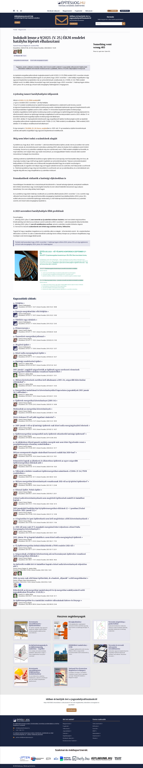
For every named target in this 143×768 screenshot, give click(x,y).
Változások (89, 11)
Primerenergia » (22, 328)
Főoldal (15, 29)
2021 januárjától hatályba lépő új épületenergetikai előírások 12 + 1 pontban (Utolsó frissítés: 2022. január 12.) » (49, 509)
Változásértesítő (97, 723)
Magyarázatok (67, 11)
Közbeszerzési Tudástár (69, 740)
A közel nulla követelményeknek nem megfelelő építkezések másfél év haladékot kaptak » (48, 499)
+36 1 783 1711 (20, 730)
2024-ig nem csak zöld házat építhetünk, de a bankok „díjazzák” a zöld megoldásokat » (50, 578)
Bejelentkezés (125, 10)
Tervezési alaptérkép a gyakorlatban (116, 623)
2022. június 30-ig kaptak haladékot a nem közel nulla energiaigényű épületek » (48, 537)
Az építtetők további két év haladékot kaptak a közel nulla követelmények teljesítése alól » (50, 565)
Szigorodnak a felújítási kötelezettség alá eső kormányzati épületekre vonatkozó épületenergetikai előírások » (49, 555)
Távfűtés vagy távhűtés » (26, 320)
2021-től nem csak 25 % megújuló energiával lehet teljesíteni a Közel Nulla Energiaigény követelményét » (46, 528)
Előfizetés (114, 10)
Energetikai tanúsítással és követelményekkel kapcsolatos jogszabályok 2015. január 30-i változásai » (51, 391)
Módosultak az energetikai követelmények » (32, 409)
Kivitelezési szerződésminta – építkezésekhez (35, 624)
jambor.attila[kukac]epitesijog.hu (24, 737)
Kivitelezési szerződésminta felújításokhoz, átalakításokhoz (35, 671)
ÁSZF (94, 731)
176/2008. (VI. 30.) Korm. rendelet (36, 128)
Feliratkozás (73, 23)
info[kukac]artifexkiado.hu (23, 728)
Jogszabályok (66, 731)
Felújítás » (19, 303)
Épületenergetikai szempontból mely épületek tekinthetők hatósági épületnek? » (51, 434)
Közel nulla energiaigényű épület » (30, 353)
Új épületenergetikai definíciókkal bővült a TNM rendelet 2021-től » (44, 546)
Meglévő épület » (23, 345)
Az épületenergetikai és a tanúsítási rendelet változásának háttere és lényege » (47, 600)
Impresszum (96, 736)
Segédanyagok (67, 736)
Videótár (65, 733)
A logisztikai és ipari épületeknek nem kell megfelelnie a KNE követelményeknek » (52, 519)
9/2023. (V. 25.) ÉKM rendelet (28, 100)
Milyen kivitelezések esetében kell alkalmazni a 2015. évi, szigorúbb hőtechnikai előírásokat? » (49, 381)
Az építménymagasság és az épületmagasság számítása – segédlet (38, 647)
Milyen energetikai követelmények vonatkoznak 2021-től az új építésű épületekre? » (52, 481)
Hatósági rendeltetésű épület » (28, 361)
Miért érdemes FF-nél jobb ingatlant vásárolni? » (34, 417)
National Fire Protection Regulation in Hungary (78, 669)
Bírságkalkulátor (75, 622)
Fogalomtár (79, 11)
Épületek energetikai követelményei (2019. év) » (36, 401)
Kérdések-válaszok (53, 11)
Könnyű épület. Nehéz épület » (28, 490)
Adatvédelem (96, 733)
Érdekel (17, 22)
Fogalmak (65, 726)
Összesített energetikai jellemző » (30, 336)
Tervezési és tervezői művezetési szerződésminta (116, 647)
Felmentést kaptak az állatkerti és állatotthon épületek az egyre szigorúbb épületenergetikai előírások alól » (45, 462)
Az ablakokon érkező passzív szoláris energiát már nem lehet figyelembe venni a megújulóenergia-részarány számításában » (49, 443)
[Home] (71, 3)
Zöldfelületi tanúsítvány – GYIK (78, 646)
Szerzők (95, 728)
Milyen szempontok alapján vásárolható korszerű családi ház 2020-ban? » (45, 452)
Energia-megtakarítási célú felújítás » (32, 311)
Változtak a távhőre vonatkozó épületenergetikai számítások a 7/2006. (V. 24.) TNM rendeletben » (50, 472)
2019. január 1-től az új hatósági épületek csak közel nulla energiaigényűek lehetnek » (52, 426)
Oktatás (95, 738)
